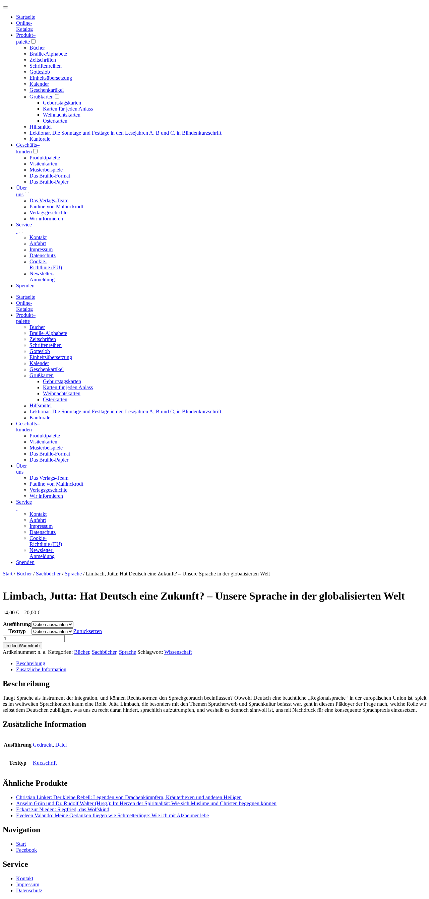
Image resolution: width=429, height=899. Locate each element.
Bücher (37, 48)
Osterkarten (55, 121)
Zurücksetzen (87, 631)
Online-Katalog (24, 26)
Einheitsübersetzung (50, 78)
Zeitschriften (42, 60)
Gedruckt (43, 745)
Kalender (39, 84)
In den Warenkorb (22, 645)
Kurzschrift (45, 763)
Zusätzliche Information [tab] (41, 669)
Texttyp (17, 631)
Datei (61, 745)
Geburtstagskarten (62, 103)
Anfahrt (37, 243)
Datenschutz (42, 255)
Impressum (41, 249)
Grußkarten (41, 96)
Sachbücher (48, 573)
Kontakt (38, 237)
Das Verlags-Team (48, 200)
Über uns (21, 469)
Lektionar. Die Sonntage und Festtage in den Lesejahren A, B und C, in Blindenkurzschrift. (126, 133)
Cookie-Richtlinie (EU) (45, 264)
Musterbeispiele (46, 169)
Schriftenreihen (45, 66)
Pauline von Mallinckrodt (56, 206)
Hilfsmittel (40, 127)
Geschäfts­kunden (28, 426)
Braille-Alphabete (48, 54)
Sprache (73, 573)
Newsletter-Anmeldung (42, 276)
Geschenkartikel (46, 90)
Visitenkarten (43, 163)
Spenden (25, 285)
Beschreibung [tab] (30, 663)
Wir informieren (46, 218)
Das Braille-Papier (48, 182)
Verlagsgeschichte (48, 212)
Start (7, 573)
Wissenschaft (178, 652)
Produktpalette (44, 157)
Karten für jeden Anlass (68, 109)
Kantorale (39, 139)
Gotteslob (39, 72)
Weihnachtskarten (61, 115)
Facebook (26, 850)
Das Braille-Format (49, 176)
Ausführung (17, 624)
